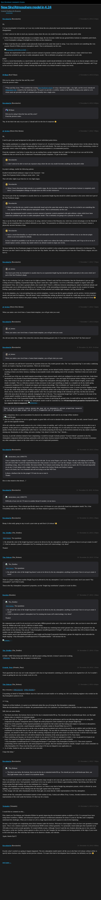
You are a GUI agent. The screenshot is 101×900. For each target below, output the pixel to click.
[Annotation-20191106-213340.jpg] (16, 50)
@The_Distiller (29, 690)
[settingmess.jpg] (34, 403)
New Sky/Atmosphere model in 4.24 (26, 7)
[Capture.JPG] (8, 640)
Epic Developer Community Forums (13, 2)
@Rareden (6, 658)
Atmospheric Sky (11, 90)
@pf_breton (7, 538)
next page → (7, 862)
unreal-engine (9, 13)
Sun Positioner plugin (45, 88)
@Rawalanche (18, 690)
